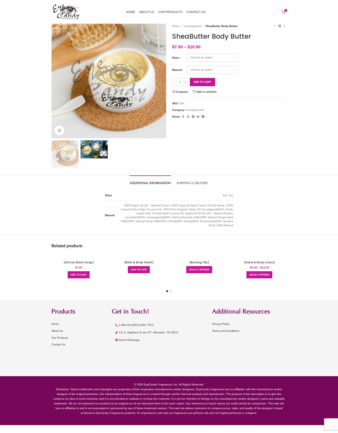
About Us (57, 330)
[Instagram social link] (263, 12)
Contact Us (58, 344)
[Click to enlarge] (59, 130)
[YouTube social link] (269, 12)
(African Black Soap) (79, 262)
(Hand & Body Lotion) (259, 262)
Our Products (59, 337)
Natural (177, 69)
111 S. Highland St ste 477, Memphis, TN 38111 (148, 332)
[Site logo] (66, 11)
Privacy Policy (220, 323)
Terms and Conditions (225, 330)
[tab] (150, 181)
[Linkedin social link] (198, 116)
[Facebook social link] (252, 12)
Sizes (175, 57)
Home (176, 26)
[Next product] (284, 26)
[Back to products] (279, 26)
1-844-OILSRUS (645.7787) (136, 324)
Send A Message (129, 339)
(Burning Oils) (199, 262)
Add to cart (202, 81)
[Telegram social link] (203, 116)
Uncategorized (193, 26)
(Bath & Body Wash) (139, 262)
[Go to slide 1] (167, 291)
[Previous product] (274, 26)
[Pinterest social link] (274, 12)
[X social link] (257, 12)
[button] (79, 274)
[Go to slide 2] (171, 291)
